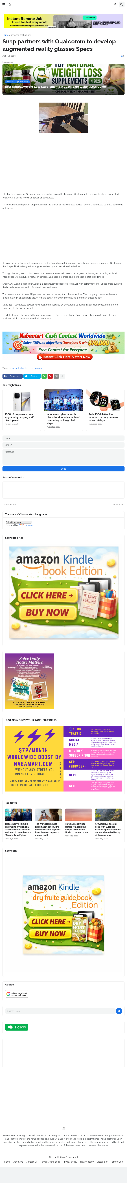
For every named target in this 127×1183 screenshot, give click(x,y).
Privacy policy (70, 1162)
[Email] (56, 376)
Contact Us (31, 1162)
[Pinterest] (50, 376)
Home (5, 35)
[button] (3, 4)
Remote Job (117, 1162)
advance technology (21, 35)
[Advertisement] (63, 168)
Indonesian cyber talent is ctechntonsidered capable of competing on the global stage (63, 419)
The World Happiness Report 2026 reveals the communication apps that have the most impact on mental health (48, 829)
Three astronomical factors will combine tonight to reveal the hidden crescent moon (76, 828)
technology (36, 368)
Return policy (87, 1162)
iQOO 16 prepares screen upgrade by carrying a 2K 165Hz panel (19, 417)
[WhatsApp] (44, 376)
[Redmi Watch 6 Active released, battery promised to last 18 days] (105, 400)
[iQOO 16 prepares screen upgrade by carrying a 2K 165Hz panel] (22, 400)
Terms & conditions (50, 1162)
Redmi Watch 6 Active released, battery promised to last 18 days (104, 417)
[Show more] (62, 376)
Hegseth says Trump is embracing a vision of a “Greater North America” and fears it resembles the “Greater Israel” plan (18, 829)
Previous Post (11, 504)
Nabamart (73, 1157)
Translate (29, 525)
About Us (18, 1162)
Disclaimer (102, 1162)
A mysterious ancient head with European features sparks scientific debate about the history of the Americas (108, 829)
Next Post (118, 504)
